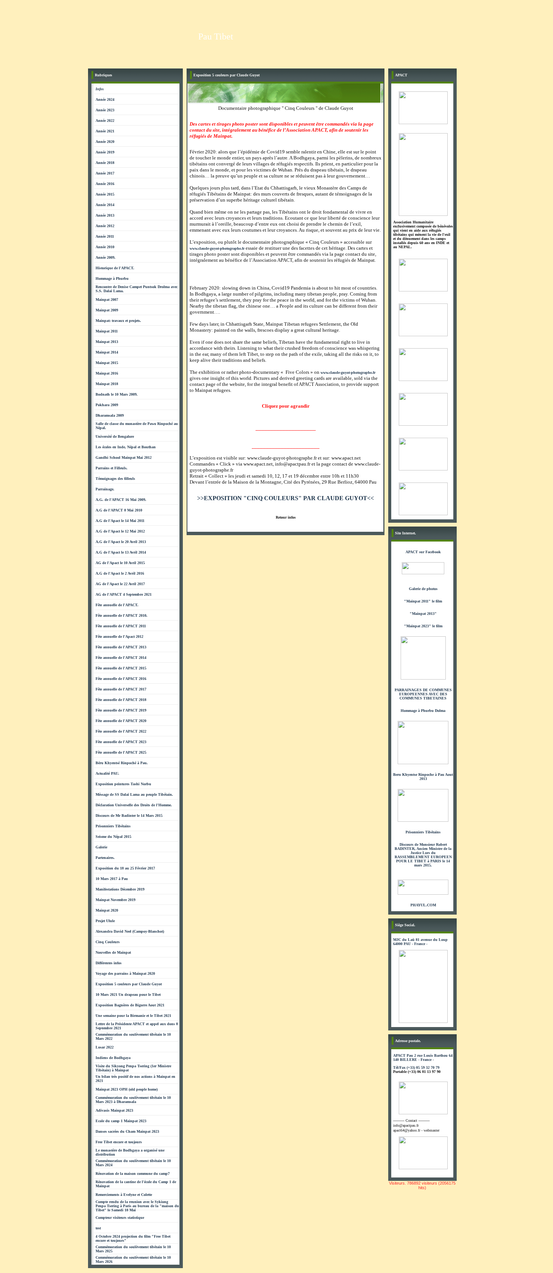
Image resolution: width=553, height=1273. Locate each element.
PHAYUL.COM (423, 905)
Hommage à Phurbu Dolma (423, 711)
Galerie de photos (423, 589)
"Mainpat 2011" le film (423, 601)
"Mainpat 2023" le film (423, 626)
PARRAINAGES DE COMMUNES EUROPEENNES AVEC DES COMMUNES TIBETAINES (423, 694)
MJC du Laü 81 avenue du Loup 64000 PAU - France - (420, 942)
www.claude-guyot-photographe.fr (217, 248)
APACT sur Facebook (423, 552)
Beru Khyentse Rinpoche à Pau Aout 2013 (423, 776)
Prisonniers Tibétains (423, 832)
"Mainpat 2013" (423, 613)
